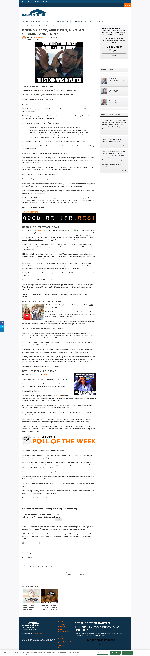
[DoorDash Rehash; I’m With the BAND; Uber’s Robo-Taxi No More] (49, 596)
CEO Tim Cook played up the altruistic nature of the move (42, 254)
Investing (26, 21)
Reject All (115, 652)
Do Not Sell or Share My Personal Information (65, 642)
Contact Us (99, 21)
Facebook (76, 536)
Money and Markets (27, 1)
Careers (60, 629)
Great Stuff (30, 26)
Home (24, 26)
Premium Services (76, 21)
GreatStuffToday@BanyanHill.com (42, 462)
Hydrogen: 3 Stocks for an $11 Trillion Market (49, 386)
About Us (87, 21)
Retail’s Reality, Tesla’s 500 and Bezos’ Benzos (29, 607)
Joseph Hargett (37, 37)
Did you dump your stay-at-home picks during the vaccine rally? (50, 508)
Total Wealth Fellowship (41, 1)
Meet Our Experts (48, 21)
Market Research (36, 21)
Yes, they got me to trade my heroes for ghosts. (42, 514)
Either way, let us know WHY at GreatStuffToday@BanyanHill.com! (40, 512)
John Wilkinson (114, 90)
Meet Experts (62, 624)
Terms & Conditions (63, 631)
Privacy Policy (62, 636)
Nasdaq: (37, 230)
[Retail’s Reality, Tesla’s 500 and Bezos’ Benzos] (31, 596)
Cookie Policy (62, 639)
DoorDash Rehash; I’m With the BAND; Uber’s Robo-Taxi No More (49, 608)
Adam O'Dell (113, 78)
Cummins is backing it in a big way (47, 400)
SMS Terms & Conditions (65, 634)
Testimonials (61, 626)
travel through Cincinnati (80, 116)
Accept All (127, 652)
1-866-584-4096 (37, 633)
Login (128, 5)
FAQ (59, 648)
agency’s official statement (50, 123)
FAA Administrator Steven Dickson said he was (47, 141)
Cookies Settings (102, 652)
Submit (58, 519)
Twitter (24, 538)
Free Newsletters (62, 21)
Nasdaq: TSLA (52, 338)
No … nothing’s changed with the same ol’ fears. (42, 517)
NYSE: (41, 90)
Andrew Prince (114, 101)
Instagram (84, 536)
